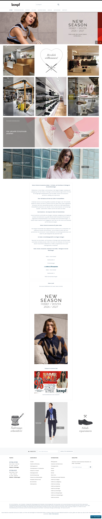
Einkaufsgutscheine (34, 472)
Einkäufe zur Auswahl (34, 470)
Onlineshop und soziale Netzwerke (58, 477)
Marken (52, 472)
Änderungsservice (33, 466)
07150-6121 (13, 470)
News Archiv (53, 475)
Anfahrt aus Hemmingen (56, 490)
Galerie (52, 468)
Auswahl (32, 461)
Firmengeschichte (54, 466)
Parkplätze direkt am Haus (35, 479)
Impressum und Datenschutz (57, 464)
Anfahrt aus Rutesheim (55, 486)
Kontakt (52, 470)
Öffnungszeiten (54, 461)
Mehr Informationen (54, 514)
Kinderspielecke (33, 484)
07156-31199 (13, 462)
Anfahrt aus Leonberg (55, 484)
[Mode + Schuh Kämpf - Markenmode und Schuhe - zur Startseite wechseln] (15, 5)
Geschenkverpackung (34, 475)
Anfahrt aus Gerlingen (55, 488)
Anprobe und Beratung (34, 464)
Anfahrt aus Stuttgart (55, 479)
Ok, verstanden (95, 516)
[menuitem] (47, 4)
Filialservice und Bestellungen (36, 477)
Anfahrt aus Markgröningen (56, 493)
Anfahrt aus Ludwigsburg (56, 481)
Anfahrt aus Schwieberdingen (57, 495)
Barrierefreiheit (33, 481)
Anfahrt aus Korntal (55, 497)
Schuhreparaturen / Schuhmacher (37, 468)
